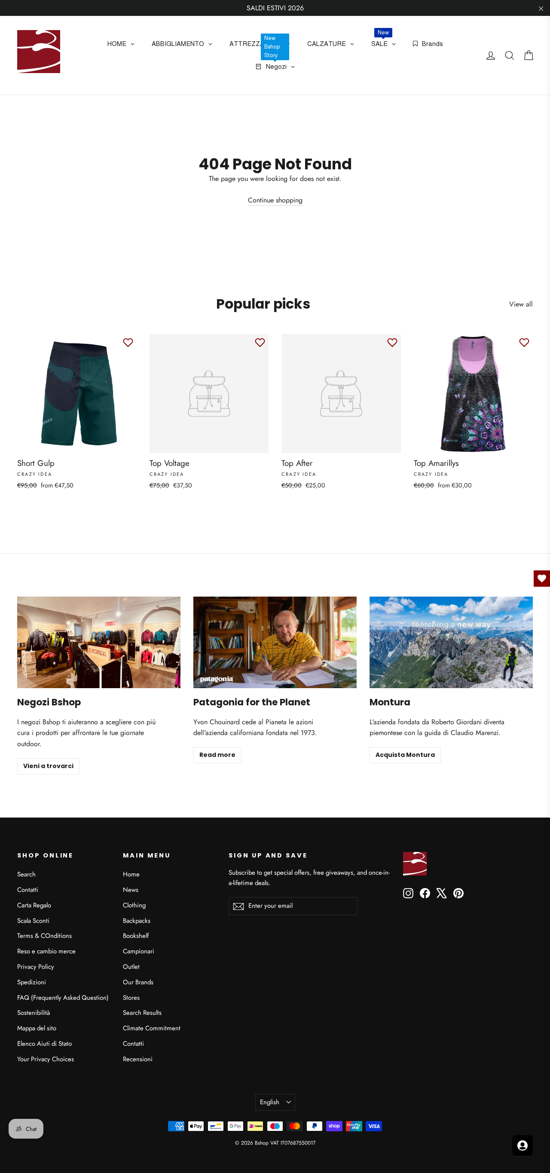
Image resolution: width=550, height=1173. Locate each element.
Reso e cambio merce (46, 951)
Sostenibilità (33, 1012)
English (269, 1102)
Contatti (27, 889)
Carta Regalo (34, 905)
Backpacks (136, 920)
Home (131, 874)
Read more (217, 754)
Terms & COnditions (44, 935)
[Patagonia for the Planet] (275, 643)
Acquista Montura (405, 754)
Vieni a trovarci (48, 766)
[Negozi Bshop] (98, 643)
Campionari (138, 951)
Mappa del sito (36, 1028)
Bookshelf (136, 935)
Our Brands (138, 982)
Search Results (142, 1012)
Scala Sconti (33, 920)
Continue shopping (275, 200)
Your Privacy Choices (45, 1059)
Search (26, 874)
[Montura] (451, 643)
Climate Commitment (151, 1028)
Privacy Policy (35, 966)
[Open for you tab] (522, 1145)
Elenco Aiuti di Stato (44, 1043)
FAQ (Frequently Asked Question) (63, 997)
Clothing (134, 905)
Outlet (131, 966)
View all (521, 304)
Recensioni (138, 1059)
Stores (131, 997)
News (130, 889)
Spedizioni (31, 982)
